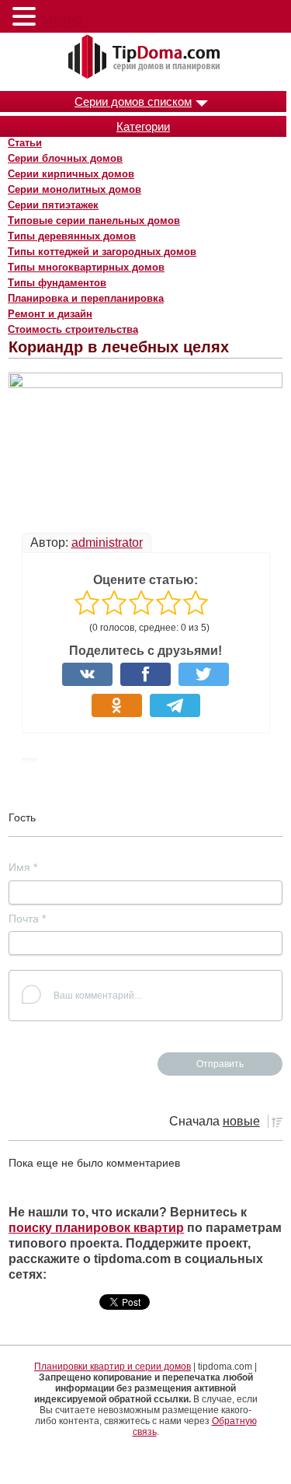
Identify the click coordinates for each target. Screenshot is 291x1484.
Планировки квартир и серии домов (112, 1366)
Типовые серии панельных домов (94, 220)
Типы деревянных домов (72, 236)
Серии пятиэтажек (53, 205)
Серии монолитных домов (74, 189)
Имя (23, 867)
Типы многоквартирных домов (86, 267)
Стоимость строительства (73, 329)
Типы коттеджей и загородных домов (102, 251)
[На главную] (145, 57)
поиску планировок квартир (96, 1227)
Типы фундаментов (57, 283)
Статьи (25, 143)
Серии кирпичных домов (71, 174)
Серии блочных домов (65, 158)
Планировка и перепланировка (86, 298)
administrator (107, 542)
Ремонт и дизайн (50, 314)
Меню (61, 19)
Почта (27, 918)
